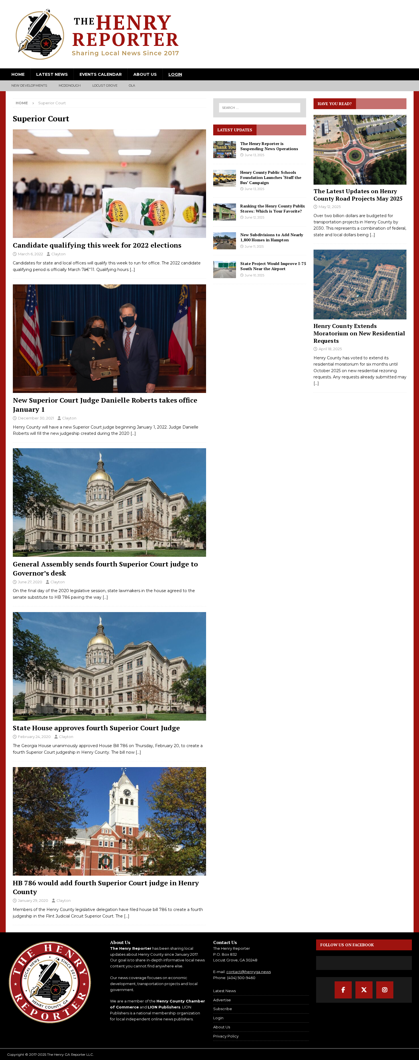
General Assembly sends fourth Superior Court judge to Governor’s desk (105, 568)
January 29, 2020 (33, 900)
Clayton (58, 254)
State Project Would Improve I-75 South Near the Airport (273, 266)
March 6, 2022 (30, 254)
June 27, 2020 (30, 582)
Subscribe (222, 1008)
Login (175, 74)
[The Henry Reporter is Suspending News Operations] (224, 149)
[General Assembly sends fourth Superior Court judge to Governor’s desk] (109, 502)
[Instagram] (384, 989)
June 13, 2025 (254, 155)
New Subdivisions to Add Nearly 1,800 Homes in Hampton (271, 237)
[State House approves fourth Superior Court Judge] (109, 666)
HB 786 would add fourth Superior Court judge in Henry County (106, 887)
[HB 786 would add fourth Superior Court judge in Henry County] (109, 821)
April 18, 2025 (330, 348)
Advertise (222, 1000)
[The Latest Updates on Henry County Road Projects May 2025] (360, 150)
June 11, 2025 (254, 246)
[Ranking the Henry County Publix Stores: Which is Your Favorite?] (224, 212)
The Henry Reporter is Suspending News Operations (269, 146)
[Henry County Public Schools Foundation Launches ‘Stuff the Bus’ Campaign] (224, 178)
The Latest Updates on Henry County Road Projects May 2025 (358, 194)
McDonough (70, 85)
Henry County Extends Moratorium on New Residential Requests (359, 333)
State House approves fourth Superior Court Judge (96, 727)
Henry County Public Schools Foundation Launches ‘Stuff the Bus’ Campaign (270, 177)
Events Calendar (101, 74)
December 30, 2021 (36, 418)
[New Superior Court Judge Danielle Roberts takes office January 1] (109, 338)
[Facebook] (343, 989)
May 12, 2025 (330, 206)
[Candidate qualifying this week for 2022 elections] (109, 183)
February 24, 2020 (34, 736)
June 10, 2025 (254, 275)
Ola (132, 85)
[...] (372, 234)
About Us (145, 74)
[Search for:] (260, 108)
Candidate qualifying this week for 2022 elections (97, 245)
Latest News (52, 74)
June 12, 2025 (254, 217)
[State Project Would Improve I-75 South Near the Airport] (224, 269)
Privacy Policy (226, 1036)
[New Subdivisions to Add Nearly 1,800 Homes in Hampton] (224, 240)
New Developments (29, 85)
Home (18, 74)
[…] (132, 269)
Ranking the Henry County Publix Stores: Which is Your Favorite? (272, 208)
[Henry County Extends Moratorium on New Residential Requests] (360, 284)
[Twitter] (364, 989)
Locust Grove (104, 85)
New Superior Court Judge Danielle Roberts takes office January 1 (105, 404)
